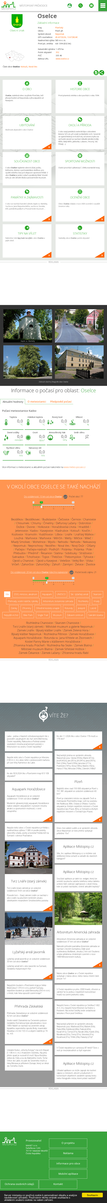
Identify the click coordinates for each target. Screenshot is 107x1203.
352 (57, 52)
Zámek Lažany (51, 653)
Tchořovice (33, 557)
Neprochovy (35, 545)
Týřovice (88, 557)
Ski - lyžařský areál (79, 594)
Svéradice (18, 557)
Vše (7, 594)
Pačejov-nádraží (37, 549)
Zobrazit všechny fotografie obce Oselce (53, 382)
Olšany (91, 545)
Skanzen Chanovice (67, 623)
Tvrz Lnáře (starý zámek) (28, 626)
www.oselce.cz (62, 58)
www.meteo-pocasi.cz (75, 467)
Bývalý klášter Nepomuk (26, 634)
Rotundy (69, 608)
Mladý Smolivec (20, 542)
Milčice (78, 538)
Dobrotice (85, 523)
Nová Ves (33, 66)
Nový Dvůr (78, 545)
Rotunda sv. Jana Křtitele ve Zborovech (68, 638)
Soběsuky (71, 553)
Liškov (59, 534)
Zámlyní (68, 564)
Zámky (14, 608)
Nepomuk (59, 34)
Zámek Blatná (83, 645)
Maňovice (31, 538)
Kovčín (86, 530)
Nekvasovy (89, 542)
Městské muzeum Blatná (37, 649)
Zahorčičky (43, 564)
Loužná (18, 538)
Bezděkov (17, 519)
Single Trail (42, 615)
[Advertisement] (53, 284)
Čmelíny (48, 523)
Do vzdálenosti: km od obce (43, 496)
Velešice (65, 560)
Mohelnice (39, 542)
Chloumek (22, 523)
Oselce (47, 16)
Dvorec (31, 527)
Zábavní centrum (75, 615)
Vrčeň (15, 564)
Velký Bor (78, 560)
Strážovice (85, 553)
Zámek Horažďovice (81, 634)
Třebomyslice (72, 557)
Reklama (68, 1153)
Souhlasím (92, 1195)
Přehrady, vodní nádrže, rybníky (23, 601)
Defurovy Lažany (66, 523)
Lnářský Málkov (84, 534)
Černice (76, 519)
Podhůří (54, 549)
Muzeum (57, 615)
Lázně (93, 608)
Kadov (34, 530)
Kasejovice (46, 530)
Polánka (67, 549)
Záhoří (56, 564)
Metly (68, 538)
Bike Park (27, 615)
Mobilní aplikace (68, 1173)
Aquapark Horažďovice (28, 638)
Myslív (51, 542)
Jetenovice (21, 530)
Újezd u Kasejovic (47, 560)
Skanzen (97, 594)
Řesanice (46, 553)
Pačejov (20, 549)
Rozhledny (83, 601)
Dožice (20, 527)
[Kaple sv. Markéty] (27, 326)
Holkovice (43, 527)
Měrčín (58, 538)
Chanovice (89, 519)
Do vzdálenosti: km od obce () (39, 572)
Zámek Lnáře (25, 630)
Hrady (96, 601)
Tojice (45, 557)
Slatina (58, 553)
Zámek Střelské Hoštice (69, 649)
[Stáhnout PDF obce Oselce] (96, 72)
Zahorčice (27, 564)
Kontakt (58, 1184)
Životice (90, 564)
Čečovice (63, 519)
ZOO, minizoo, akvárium (25, 594)
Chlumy (36, 523)
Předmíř (33, 553)
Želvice (79, 564)
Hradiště (84, 527)
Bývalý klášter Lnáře (48, 630)
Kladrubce (61, 530)
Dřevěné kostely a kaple (47, 608)
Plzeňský (59, 27)
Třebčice (56, 557)
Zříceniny (26, 608)
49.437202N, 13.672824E (66, 37)
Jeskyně (81, 608)
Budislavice (49, 519)
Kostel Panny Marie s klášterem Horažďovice (52, 641)
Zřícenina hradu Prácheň (29, 645)
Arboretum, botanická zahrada (58, 601)
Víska (89, 560)
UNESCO (61, 594)
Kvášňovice (46, 534)
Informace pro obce (68, 1163)
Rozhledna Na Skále (59, 645)
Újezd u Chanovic (23, 560)
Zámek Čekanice (29, 653)
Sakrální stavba (95, 615)
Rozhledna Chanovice (39, 623)
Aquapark (47, 594)
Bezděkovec (32, 519)
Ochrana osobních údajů (19, 1184)
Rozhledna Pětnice (55, 634)
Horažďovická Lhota (64, 527)
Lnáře (68, 534)
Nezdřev (50, 545)
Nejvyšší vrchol (11, 615)
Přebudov (20, 553)
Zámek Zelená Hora (75, 630)
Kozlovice (17, 534)
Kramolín (31, 534)
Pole (89, 549)
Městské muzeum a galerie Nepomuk (69, 626)
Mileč (88, 538)
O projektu (68, 1143)
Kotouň (24, 66)
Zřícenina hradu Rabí (75, 653)
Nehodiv (63, 542)
